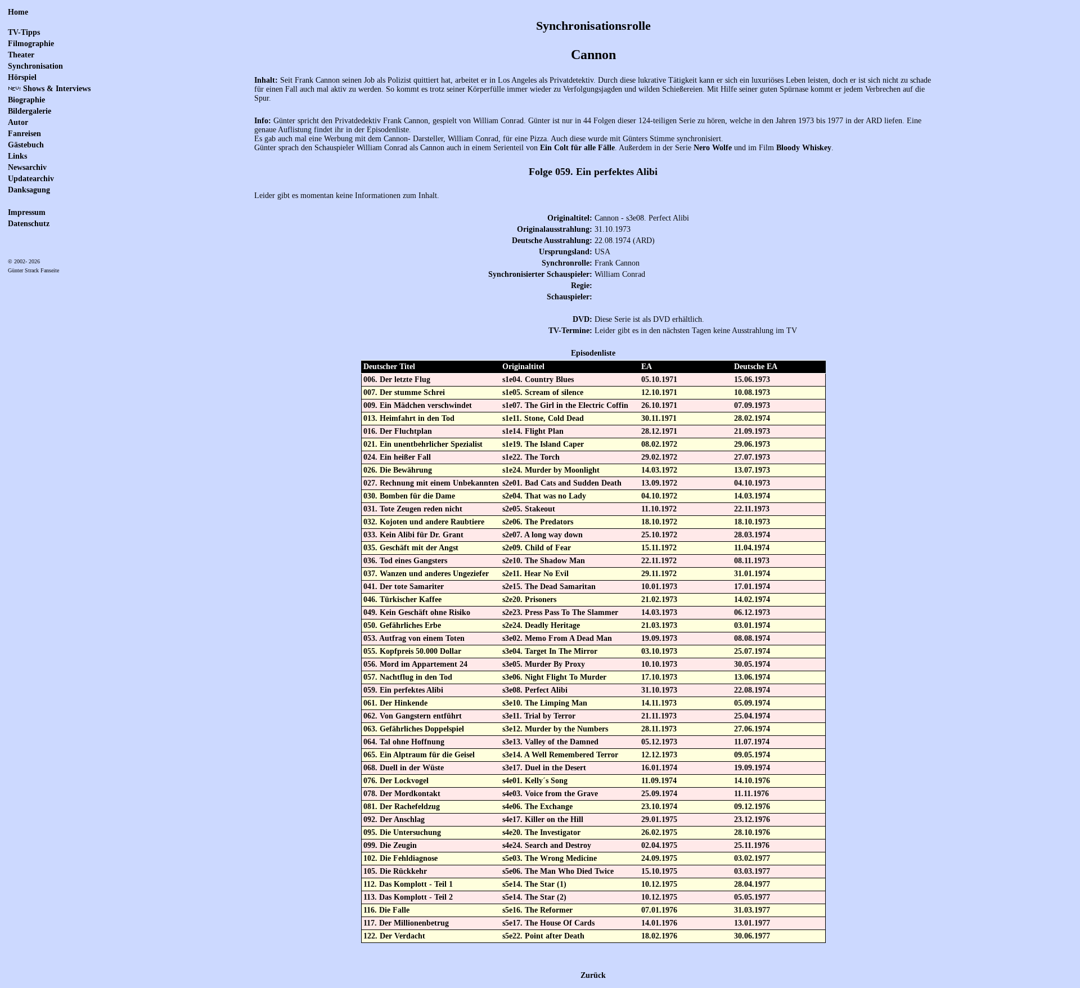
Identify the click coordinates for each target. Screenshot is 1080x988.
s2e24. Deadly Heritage (541, 625)
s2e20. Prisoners (529, 599)
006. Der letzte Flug (396, 379)
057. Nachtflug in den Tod (407, 677)
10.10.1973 (659, 664)
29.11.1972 (659, 573)
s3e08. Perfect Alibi (535, 690)
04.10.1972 (659, 496)
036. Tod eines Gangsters (405, 560)
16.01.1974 (659, 768)
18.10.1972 (659, 522)
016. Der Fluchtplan (397, 431)
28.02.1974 (752, 418)
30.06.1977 (752, 936)
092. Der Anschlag (394, 819)
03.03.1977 (752, 871)
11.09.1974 (659, 780)
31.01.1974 (752, 573)
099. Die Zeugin (390, 845)
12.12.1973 (659, 755)
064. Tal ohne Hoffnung (403, 742)
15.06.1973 (752, 379)
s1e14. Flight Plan (533, 431)
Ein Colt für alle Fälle (577, 147)
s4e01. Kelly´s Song (535, 780)
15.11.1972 (659, 548)
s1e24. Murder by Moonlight (551, 470)
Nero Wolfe (713, 147)
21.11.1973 (659, 716)
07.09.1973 (752, 405)
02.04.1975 (659, 845)
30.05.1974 (752, 664)
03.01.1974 (752, 625)
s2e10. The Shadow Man (543, 560)
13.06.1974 (752, 677)
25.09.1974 (659, 793)
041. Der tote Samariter (403, 586)
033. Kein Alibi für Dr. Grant (413, 535)
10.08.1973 (752, 392)
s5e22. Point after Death (543, 936)
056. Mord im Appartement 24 (415, 664)
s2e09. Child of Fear (536, 548)
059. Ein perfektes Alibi (403, 690)
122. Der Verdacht (394, 936)
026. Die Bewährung (397, 470)
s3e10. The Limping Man (544, 703)
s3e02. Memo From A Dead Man (557, 638)
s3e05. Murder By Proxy (543, 664)
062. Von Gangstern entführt (412, 716)
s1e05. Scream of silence (542, 392)
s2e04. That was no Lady (544, 496)
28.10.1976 (752, 832)
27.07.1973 (752, 457)
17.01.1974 (752, 586)
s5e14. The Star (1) (534, 884)
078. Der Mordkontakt (401, 793)
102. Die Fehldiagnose (400, 858)
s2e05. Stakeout (528, 509)
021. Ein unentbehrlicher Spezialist (423, 444)
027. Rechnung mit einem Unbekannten (431, 483)
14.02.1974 (752, 599)
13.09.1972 (659, 483)
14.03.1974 (752, 496)
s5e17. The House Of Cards (548, 923)
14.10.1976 (752, 780)
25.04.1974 (752, 716)
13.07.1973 (752, 470)
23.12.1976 (752, 819)
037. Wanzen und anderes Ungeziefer (426, 573)
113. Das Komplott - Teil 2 (408, 897)
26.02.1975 (659, 832)
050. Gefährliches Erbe (402, 625)
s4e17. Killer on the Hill (542, 819)
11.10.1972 (659, 509)
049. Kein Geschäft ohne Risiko (416, 612)
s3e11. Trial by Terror (538, 716)
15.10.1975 (659, 871)
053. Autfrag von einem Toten (414, 638)
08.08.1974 (752, 638)
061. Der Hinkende (395, 703)
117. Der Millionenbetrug (406, 923)
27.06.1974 (752, 729)
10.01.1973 (659, 586)
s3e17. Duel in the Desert (544, 768)
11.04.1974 (752, 548)
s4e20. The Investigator (541, 832)
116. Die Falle (386, 910)
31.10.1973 (659, 690)
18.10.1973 (752, 522)
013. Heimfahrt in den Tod (408, 418)
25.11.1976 (752, 845)
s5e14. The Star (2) (534, 897)
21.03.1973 (659, 625)
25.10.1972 (659, 535)
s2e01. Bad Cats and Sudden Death (562, 483)
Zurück (593, 975)
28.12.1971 (659, 431)
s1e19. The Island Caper (543, 444)
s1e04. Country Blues (538, 379)
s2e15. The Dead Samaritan (549, 586)
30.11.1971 (659, 418)
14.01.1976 (659, 923)
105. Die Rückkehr (395, 871)
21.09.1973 (752, 431)
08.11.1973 (752, 560)
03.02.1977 (752, 858)
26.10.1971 (659, 405)
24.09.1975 (659, 858)
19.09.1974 (752, 768)
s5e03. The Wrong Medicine (549, 858)
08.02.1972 (659, 444)
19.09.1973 (659, 638)
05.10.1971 (659, 379)
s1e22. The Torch (531, 457)
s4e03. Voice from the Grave (550, 793)
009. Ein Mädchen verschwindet (417, 405)
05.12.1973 (659, 742)
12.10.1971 (659, 392)
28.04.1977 (752, 884)
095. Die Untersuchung (402, 832)
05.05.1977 (752, 897)
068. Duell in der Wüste (403, 768)
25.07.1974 (752, 651)
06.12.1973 (752, 612)
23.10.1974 (659, 806)
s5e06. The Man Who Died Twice (558, 871)
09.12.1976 (752, 806)
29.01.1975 (659, 819)
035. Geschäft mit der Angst (410, 548)
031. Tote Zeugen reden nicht (412, 509)
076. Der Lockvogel (396, 780)
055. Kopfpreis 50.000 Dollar (412, 651)
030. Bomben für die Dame (409, 496)
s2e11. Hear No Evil (535, 573)
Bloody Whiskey (803, 147)
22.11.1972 (659, 560)
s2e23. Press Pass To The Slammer (560, 612)
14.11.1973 (659, 703)
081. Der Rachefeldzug (401, 806)
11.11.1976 (751, 793)
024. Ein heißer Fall (397, 457)
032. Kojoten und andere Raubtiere (423, 522)
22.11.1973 (752, 509)
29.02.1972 (659, 457)
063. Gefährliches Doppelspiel (413, 729)
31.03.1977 (752, 910)
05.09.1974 (752, 703)
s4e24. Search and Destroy (546, 845)
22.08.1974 (752, 690)
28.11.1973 (659, 729)
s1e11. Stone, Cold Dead (543, 418)
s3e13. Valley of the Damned (550, 742)
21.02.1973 (659, 599)
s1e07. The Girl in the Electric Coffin (565, 405)
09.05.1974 (752, 755)
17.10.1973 (659, 677)
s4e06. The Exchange (537, 806)
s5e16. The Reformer (537, 910)
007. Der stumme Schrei (404, 392)
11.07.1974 (752, 742)
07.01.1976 (659, 910)
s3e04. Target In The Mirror (549, 651)
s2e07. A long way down (542, 535)
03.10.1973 (659, 651)
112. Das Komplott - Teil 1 (408, 884)
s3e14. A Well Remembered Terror (560, 755)
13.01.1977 (752, 923)
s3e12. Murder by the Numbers (555, 729)
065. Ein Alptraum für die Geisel (419, 755)
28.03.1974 (752, 535)
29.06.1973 (752, 444)
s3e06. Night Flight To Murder (554, 677)
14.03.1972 (659, 470)
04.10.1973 (752, 483)
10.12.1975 (659, 884)
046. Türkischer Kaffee (402, 599)
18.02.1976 (659, 936)
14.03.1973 (659, 612)
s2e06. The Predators (537, 522)
